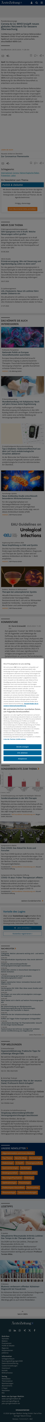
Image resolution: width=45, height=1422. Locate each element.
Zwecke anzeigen (22, 747)
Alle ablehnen (22, 753)
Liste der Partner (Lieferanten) (14, 739)
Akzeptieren (22, 759)
